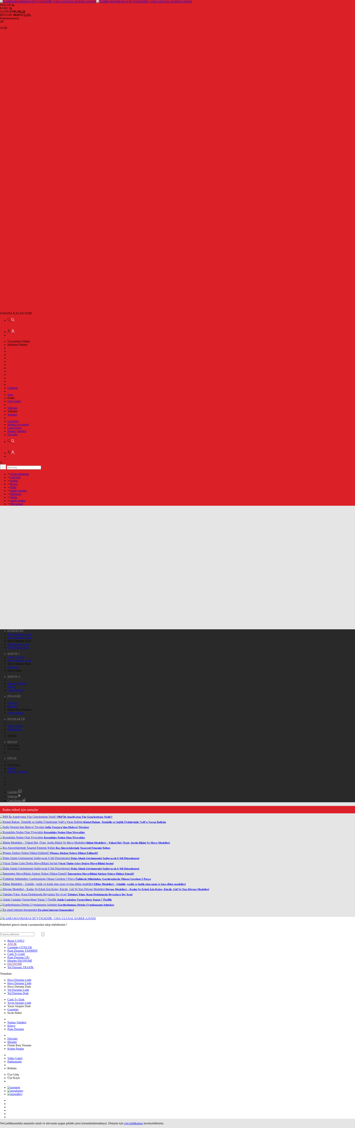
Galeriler (12, 792)
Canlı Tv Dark (15, 657)
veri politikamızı (133, 1123)
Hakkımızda (14, 729)
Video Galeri (14, 725)
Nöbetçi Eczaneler (18, 424)
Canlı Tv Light (16, 954)
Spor (10, 394)
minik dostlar (18, 500)
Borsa (15, 940)
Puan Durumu (15, 690)
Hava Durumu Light (19, 634)
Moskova (15, 494)
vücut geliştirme (19, 474)
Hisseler (12, 706)
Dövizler (12, 434)
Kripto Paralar (15, 712)
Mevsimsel (16, 504)
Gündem (12, 387)
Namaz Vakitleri (16, 431)
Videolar (12, 407)
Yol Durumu (20, 967)
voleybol (15, 477)
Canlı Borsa (14, 427)
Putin (13, 487)
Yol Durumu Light (18, 644)
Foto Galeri (14, 401)
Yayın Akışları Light (19, 660)
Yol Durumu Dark (18, 647)
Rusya (14, 484)
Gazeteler (12, 421)
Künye (11, 686)
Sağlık (14, 480)
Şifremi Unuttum (17, 771)
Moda (13, 497)
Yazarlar (12, 414)
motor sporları (18, 490)
